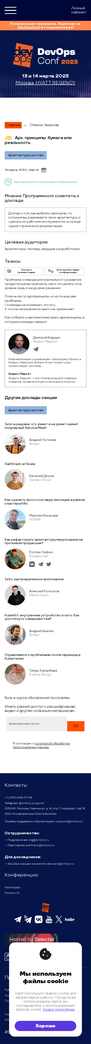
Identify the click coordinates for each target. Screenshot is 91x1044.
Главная (13, 125)
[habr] (70, 920)
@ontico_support (31, 803)
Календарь (13, 887)
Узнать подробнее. (58, 1009)
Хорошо (45, 1026)
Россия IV (12, 892)
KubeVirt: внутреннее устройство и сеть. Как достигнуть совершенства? (42, 617)
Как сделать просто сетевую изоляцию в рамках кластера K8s (45, 501)
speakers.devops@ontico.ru (53, 863)
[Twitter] (59, 922)
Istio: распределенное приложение (34, 579)
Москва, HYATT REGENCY (45, 83)
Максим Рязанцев (43, 515)
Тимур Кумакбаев (43, 671)
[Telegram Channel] (28, 923)
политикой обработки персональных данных (41, 745)
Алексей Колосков (44, 591)
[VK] (38, 922)
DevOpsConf (29, 27)
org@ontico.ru (38, 839)
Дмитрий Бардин (46, 338)
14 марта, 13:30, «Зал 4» (22, 169)
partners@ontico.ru (40, 845)
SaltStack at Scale (20, 464)
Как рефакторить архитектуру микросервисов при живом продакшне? (44, 541)
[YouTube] (49, 922)
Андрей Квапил (41, 631)
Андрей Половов (42, 440)
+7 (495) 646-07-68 (18, 797)
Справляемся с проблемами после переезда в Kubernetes (42, 657)
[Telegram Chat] (17, 922)
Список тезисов (44, 125)
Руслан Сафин (41, 552)
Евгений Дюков (41, 476)
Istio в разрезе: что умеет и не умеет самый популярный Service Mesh (41, 426)
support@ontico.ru (69, 821)
